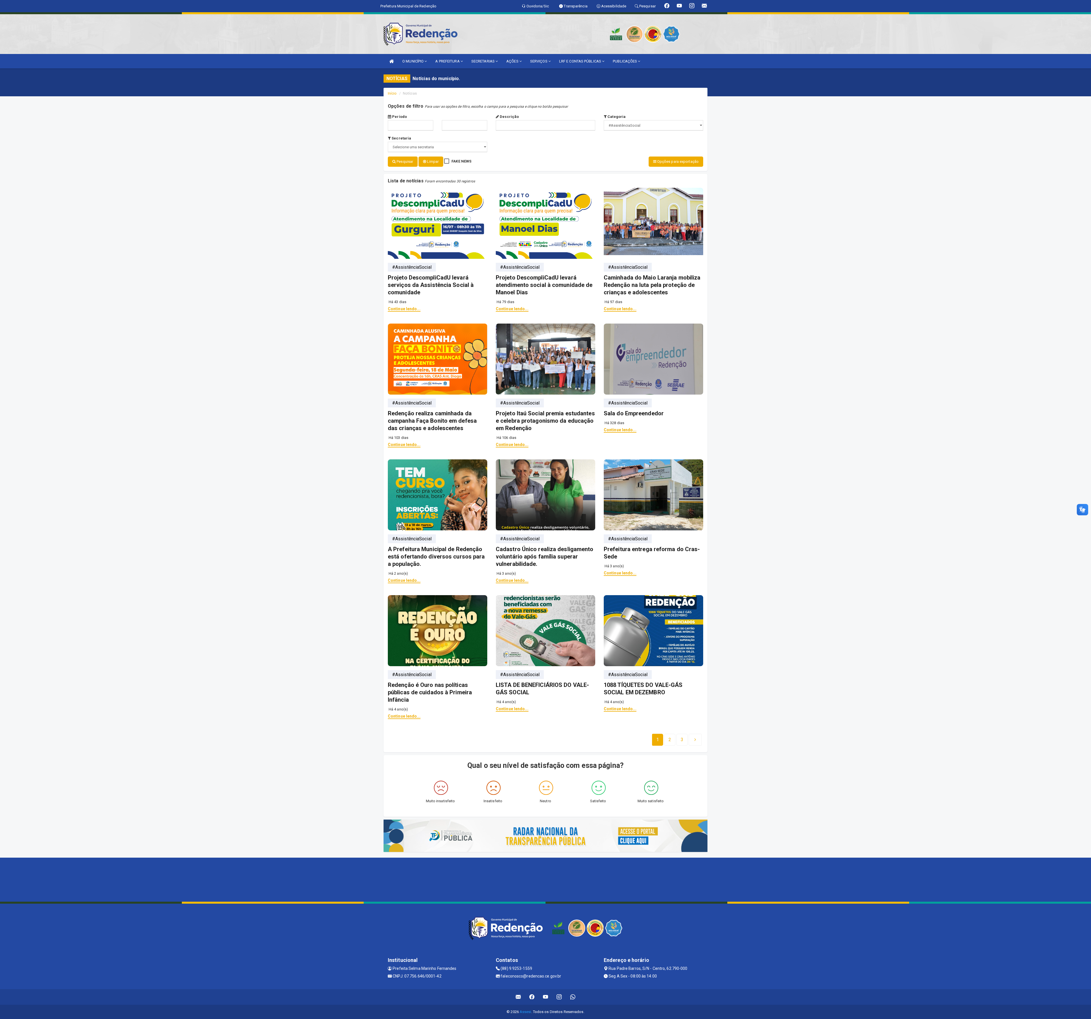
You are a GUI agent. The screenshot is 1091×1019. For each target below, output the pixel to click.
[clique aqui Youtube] (546, 997)
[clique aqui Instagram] (559, 997)
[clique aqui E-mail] (518, 997)
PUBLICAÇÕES (625, 61)
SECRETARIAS (483, 61)
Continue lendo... (404, 309)
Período (399, 116)
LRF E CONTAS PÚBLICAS (580, 61)
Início (392, 93)
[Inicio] (391, 61)
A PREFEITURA (447, 61)
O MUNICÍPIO (413, 61)
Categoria (616, 116)
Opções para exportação (677, 161)
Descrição (509, 116)
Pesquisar (404, 161)
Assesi (525, 1012)
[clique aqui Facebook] (532, 997)
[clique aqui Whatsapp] (573, 997)
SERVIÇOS (539, 61)
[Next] (695, 740)
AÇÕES (512, 61)
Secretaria (401, 138)
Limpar (432, 161)
